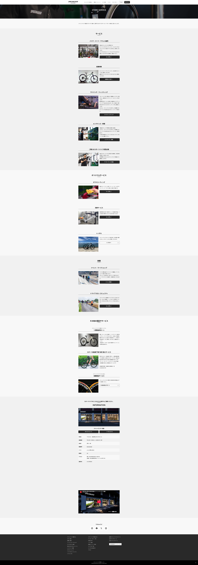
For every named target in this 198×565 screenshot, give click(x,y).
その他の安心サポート (105, 385)
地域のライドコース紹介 (92, 544)
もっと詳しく (109, 191)
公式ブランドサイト (112, 538)
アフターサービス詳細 (108, 162)
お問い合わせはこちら (88, 431)
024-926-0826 (89, 446)
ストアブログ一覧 (91, 546)
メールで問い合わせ (90, 450)
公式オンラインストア (112, 540)
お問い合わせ (127, 2)
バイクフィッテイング (108, 114)
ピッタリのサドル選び (70, 544)
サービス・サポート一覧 (92, 538)
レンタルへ (108, 242)
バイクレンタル (69, 553)
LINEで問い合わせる (109, 431)
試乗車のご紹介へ (109, 79)
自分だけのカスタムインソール (72, 546)
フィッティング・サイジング (72, 542)
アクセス (121, 2)
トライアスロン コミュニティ (72, 551)
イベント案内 (90, 542)
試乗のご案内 (69, 540)
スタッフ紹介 (69, 538)
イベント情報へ (109, 282)
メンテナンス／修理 (109, 139)
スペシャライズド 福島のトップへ (99, 562)
